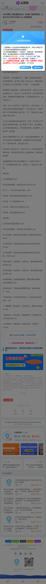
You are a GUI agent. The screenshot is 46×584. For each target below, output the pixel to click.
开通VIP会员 (25, 67)
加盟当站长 (38, 67)
